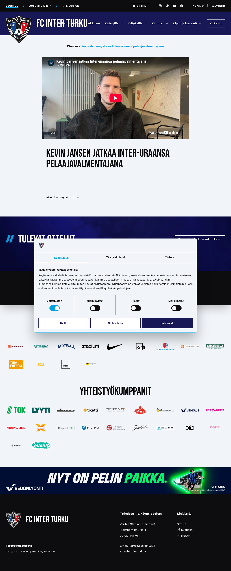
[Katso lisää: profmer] (90, 428)
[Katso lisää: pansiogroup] (165, 410)
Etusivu (72, 46)
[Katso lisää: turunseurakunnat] (115, 427)
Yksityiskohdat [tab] (115, 257)
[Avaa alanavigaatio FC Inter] (167, 23)
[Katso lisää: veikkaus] (190, 410)
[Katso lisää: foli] (41, 364)
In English (198, 5)
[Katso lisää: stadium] (90, 347)
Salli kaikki (167, 323)
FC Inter (158, 23)
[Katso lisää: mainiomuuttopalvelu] (41, 445)
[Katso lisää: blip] (190, 427)
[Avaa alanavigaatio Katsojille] (121, 23)
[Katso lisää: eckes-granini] (140, 410)
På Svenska (218, 5)
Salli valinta (115, 323)
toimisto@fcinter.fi (142, 545)
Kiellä (63, 323)
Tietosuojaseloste (19, 545)
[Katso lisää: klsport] (165, 428)
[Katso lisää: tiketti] (90, 410)
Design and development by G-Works (31, 551)
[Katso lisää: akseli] (215, 346)
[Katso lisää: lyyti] (41, 410)
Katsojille (112, 23)
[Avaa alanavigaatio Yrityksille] (145, 23)
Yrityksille (135, 23)
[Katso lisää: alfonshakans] (165, 346)
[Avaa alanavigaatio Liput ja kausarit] (200, 23)
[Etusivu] (19, 22)
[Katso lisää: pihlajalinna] (16, 346)
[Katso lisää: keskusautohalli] (66, 410)
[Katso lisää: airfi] (140, 346)
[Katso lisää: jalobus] (140, 428)
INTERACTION (70, 5)
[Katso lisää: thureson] (115, 410)
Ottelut (181, 524)
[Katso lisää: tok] (16, 410)
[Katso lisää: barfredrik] (215, 427)
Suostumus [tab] (61, 257)
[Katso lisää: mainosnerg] (16, 445)
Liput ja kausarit (185, 23)
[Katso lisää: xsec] (41, 427)
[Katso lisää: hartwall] (66, 346)
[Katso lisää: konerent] (215, 410)
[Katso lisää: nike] (115, 346)
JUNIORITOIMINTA (40, 5)
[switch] (95, 308)
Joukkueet (93, 23)
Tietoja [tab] (169, 257)
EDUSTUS (12, 5)
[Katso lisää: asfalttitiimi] (66, 428)
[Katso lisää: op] (190, 346)
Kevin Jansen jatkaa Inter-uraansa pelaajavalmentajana (121, 46)
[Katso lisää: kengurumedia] (90, 364)
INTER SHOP (140, 5)
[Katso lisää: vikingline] (16, 428)
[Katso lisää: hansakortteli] (66, 364)
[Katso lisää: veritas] (41, 347)
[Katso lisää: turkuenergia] (16, 364)
